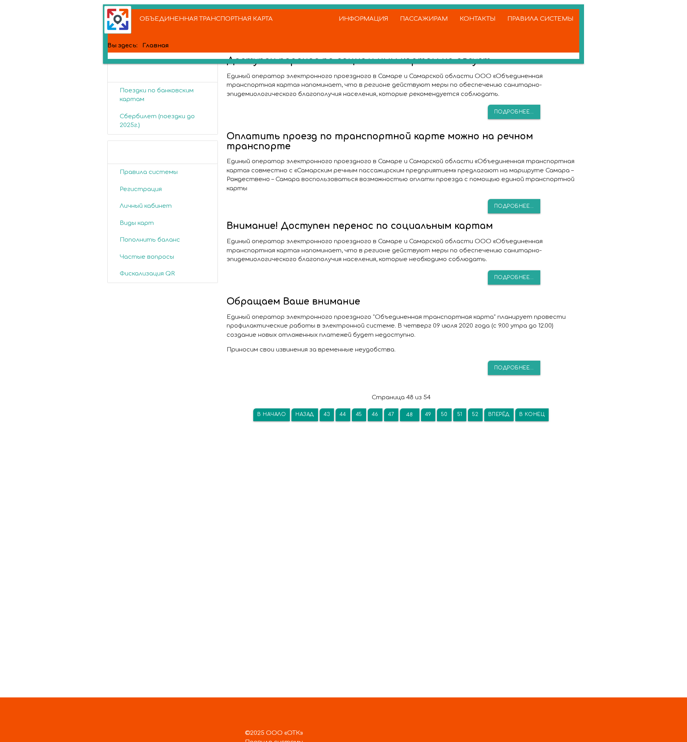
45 (359, 414)
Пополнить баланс (150, 239)
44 (343, 414)
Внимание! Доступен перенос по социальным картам (360, 226)
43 (327, 414)
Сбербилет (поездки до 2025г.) (157, 121)
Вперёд (499, 414)
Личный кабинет (146, 206)
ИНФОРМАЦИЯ (363, 19)
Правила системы (149, 172)
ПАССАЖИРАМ (424, 19)
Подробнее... (514, 112)
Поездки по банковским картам (157, 95)
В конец (532, 414)
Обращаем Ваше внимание (293, 302)
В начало (271, 414)
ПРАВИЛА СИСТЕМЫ (540, 19)
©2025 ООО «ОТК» (274, 733)
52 (475, 414)
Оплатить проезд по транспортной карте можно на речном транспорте (380, 141)
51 (459, 414)
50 (444, 414)
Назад (304, 414)
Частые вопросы (147, 257)
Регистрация (141, 189)
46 (375, 414)
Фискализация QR (147, 273)
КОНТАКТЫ (477, 19)
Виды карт (137, 223)
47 (391, 414)
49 (428, 414)
